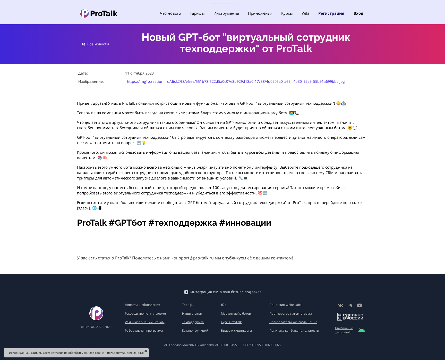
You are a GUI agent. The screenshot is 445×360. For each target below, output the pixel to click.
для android (344, 332)
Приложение (344, 328)
